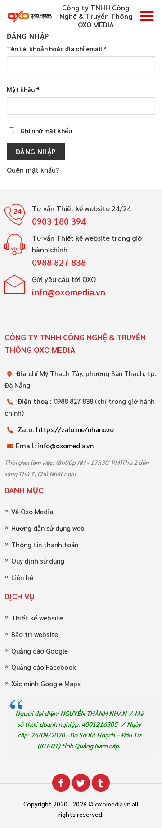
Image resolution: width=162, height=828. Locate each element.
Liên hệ (22, 577)
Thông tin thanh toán (44, 545)
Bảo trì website (34, 634)
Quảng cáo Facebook (43, 667)
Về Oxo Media (32, 512)
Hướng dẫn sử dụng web (48, 528)
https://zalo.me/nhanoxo (75, 429)
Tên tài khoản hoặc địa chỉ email (57, 48)
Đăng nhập (36, 151)
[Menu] (147, 15)
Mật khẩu (23, 89)
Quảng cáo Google (39, 651)
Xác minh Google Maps (46, 684)
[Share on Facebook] (61, 783)
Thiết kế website (37, 618)
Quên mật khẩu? (33, 169)
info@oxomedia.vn (66, 445)
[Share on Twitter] (81, 783)
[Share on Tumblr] (101, 783)
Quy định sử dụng (37, 561)
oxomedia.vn (112, 804)
